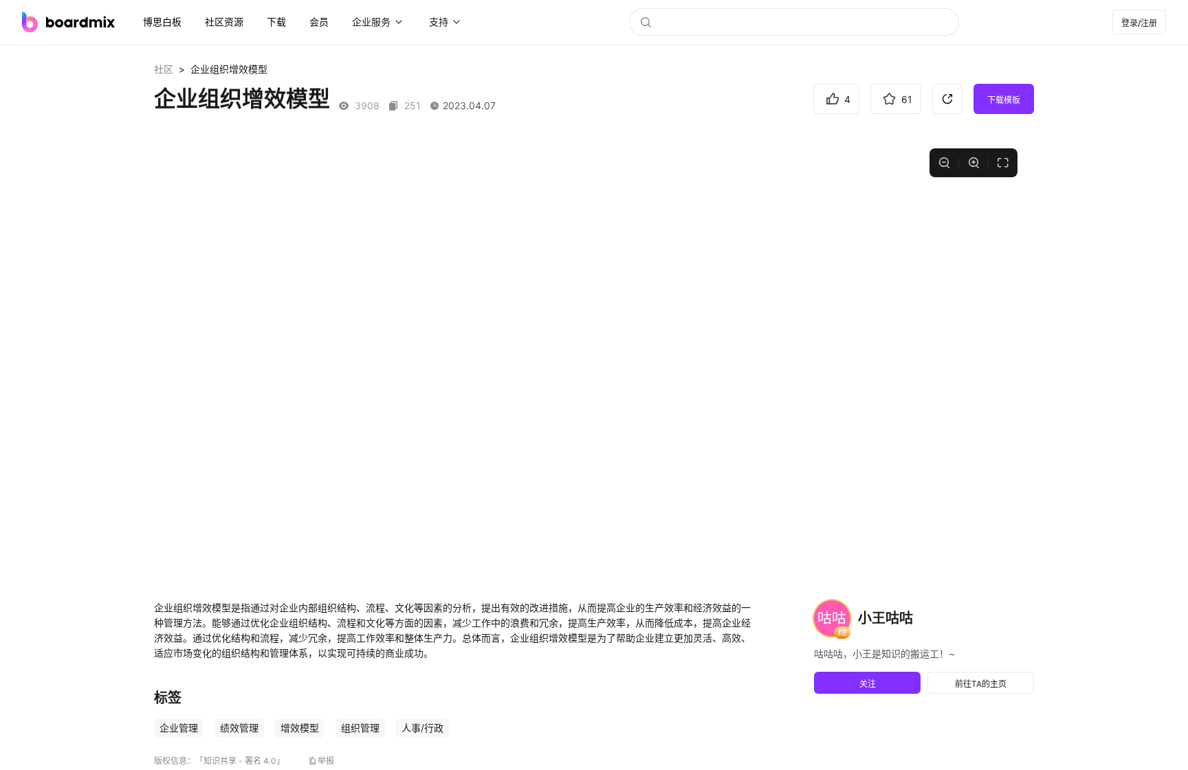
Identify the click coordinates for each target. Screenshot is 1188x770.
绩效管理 (239, 728)
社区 (163, 69)
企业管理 (179, 728)
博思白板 (162, 21)
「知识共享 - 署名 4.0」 (240, 761)
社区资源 (224, 21)
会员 (319, 21)
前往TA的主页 (980, 684)
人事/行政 (422, 728)
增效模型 (299, 728)
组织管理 (360, 728)
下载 (276, 21)
